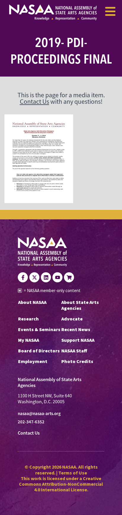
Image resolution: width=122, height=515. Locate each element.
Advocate (72, 319)
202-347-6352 (31, 422)
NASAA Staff (74, 351)
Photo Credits (77, 361)
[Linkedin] (46, 277)
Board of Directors (39, 351)
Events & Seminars (39, 329)
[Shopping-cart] (69, 277)
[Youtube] (57, 277)
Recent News (75, 329)
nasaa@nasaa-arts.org (39, 414)
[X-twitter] (34, 277)
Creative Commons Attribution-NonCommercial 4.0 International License (61, 484)
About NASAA (32, 302)
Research (28, 319)
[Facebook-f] (23, 277)
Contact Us (34, 102)
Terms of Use (72, 473)
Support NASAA (77, 340)
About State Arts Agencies (80, 305)
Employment (32, 361)
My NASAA (28, 340)
